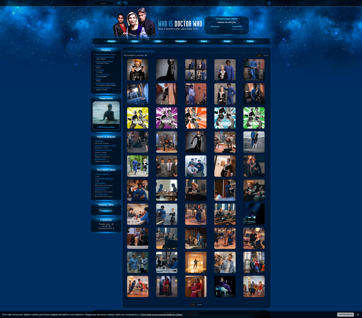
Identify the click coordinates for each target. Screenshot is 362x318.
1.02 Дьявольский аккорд (104, 61)
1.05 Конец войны (102, 174)
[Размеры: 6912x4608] (137, 190)
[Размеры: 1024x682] (166, 286)
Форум (135, 41)
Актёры (227, 41)
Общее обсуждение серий (105, 146)
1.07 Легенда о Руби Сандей (105, 83)
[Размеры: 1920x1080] (195, 118)
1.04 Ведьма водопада (104, 179)
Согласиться (345, 314)
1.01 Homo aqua (101, 194)
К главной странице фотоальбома (140, 51)
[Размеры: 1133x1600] (195, 166)
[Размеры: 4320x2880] (225, 142)
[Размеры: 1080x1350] (166, 93)
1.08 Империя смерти (102, 88)
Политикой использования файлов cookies (161, 314)
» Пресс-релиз (237, 29)
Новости (111, 41)
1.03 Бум (98, 66)
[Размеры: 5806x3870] (254, 166)
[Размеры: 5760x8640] (137, 69)
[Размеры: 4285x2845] (137, 142)
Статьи (250, 41)
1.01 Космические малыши (104, 57)
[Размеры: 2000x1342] (137, 286)
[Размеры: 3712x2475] (254, 190)
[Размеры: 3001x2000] (225, 93)
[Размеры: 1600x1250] (225, 166)
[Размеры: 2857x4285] (254, 69)
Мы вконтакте (100, 159)
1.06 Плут (98, 79)
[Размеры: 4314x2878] (166, 142)
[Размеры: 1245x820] (166, 166)
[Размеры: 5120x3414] (225, 69)
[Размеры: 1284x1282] (137, 118)
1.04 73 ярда (99, 70)
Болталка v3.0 (100, 155)
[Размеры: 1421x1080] (137, 93)
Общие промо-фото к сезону (105, 54)
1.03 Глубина (100, 183)
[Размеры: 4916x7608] (166, 69)
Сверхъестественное (103, 150)
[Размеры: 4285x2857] (254, 93)
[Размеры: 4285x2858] (225, 190)
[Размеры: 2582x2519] (195, 69)
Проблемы (99, 141)
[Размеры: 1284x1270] (166, 118)
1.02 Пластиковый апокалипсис (102, 189)
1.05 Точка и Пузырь (102, 74)
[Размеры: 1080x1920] (225, 118)
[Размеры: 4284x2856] (137, 238)
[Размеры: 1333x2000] (254, 142)
